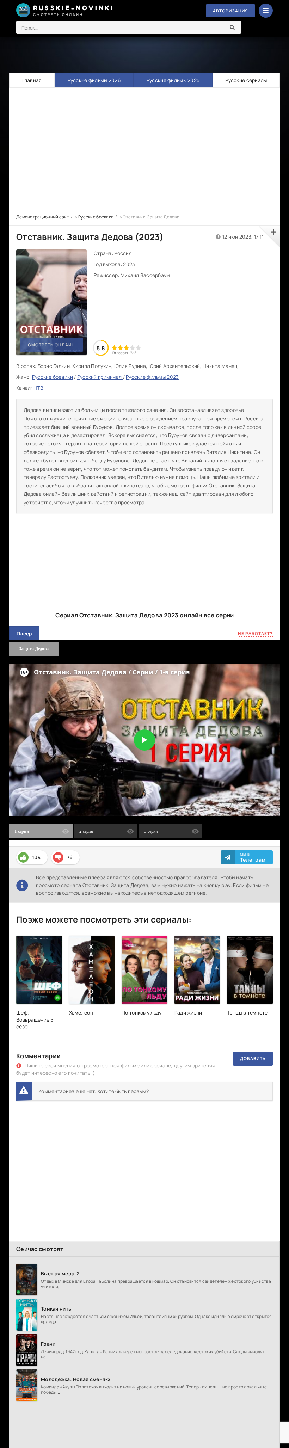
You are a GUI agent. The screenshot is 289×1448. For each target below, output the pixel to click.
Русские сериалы (246, 80)
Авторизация (230, 11)
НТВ (38, 387)
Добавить (253, 1058)
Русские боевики (52, 377)
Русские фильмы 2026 (94, 80)
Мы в (253, 857)
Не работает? (255, 633)
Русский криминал (100, 377)
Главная (32, 80)
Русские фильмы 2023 (152, 377)
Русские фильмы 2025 (173, 80)
